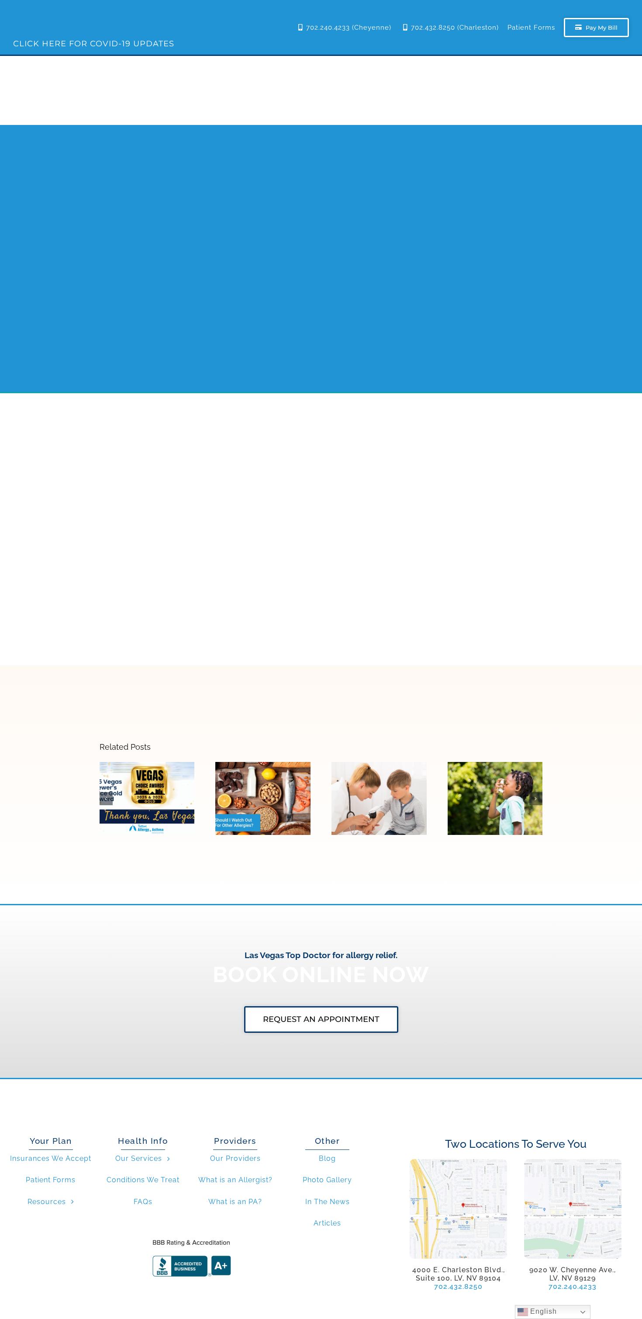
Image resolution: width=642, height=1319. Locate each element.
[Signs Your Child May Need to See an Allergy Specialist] (379, 798)
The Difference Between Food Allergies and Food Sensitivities (263, 778)
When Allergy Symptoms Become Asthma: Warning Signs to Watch (495, 774)
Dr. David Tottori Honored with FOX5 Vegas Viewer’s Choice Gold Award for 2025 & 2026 (147, 770)
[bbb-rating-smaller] (191, 1239)
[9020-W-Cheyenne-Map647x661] (572, 1162)
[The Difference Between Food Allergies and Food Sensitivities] (263, 798)
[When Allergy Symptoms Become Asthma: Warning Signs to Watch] (495, 798)
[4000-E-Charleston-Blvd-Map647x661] (458, 1162)
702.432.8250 (458, 1286)
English (542, 1311)
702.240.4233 (573, 1286)
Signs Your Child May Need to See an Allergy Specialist (379, 778)
